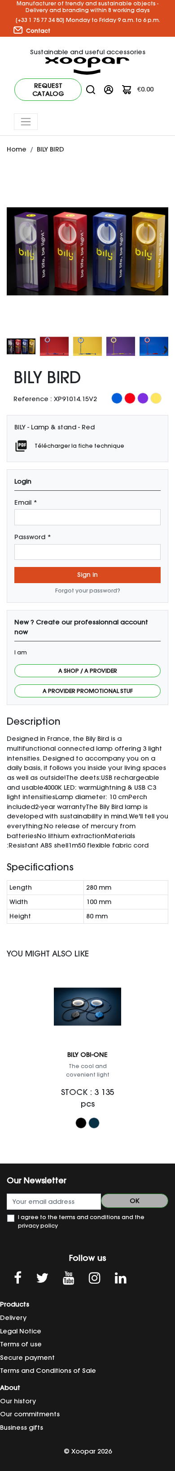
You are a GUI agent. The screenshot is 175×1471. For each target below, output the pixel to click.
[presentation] (9, 348)
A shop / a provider (87, 670)
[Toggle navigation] (26, 121)
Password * (32, 537)
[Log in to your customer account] (109, 89)
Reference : (32, 399)
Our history (18, 1401)
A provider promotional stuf (88, 691)
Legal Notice (20, 1331)
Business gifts (21, 1427)
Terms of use (21, 1344)
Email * (25, 502)
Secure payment (27, 1358)
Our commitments (30, 1414)
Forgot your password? (87, 590)
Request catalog (48, 90)
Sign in (87, 575)
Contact (37, 30)
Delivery (13, 1318)
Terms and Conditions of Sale (48, 1371)
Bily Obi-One (87, 1055)
